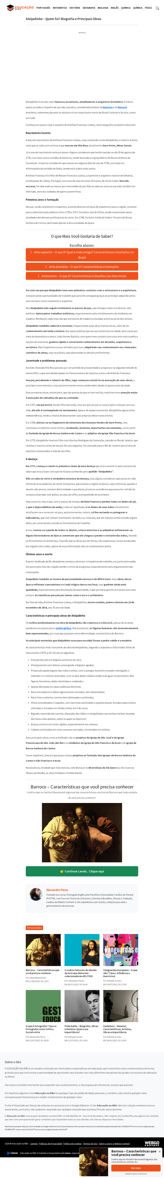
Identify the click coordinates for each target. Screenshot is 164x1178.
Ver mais (136, 1168)
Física (148, 7)
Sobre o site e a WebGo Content (114, 1143)
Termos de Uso (90, 1143)
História (75, 7)
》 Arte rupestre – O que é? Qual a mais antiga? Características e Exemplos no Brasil (82, 255)
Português (43, 7)
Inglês (115, 7)
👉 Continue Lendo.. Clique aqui (82, 871)
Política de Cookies (72, 1143)
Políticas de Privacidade (50, 1143)
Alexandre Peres (57, 890)
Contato (34, 1143)
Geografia (89, 7)
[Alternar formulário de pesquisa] (157, 8)
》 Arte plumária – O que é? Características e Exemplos (82, 267)
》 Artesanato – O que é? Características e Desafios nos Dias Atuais (82, 276)
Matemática (60, 7)
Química (126, 7)
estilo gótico (63, 628)
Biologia (103, 7)
